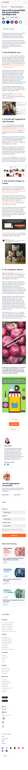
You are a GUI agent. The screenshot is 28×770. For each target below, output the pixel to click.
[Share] (3, 22)
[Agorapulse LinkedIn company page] (2, 751)
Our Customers (5, 657)
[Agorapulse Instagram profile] (6, 748)
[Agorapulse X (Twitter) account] (15, 748)
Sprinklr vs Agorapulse (6, 629)
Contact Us (4, 655)
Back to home (14, 424)
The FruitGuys (16, 312)
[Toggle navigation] (26, 2)
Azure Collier (8, 446)
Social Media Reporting (7, 642)
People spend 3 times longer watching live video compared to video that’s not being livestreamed (13, 66)
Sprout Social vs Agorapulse (8, 622)
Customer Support (6, 670)
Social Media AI (5, 647)
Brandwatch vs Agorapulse (7, 627)
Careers (3, 658)
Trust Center (4, 689)
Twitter (11, 188)
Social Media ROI (5, 644)
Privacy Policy (5, 738)
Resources (4, 691)
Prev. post (14, 419)
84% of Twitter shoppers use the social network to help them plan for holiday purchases (13, 191)
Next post (13, 429)
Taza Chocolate (6, 233)
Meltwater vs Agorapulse (7, 626)
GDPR (3, 740)
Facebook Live (5, 56)
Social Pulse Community (7, 688)
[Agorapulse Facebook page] (2, 748)
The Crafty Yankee (20, 157)
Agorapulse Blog (5, 681)
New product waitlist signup (8, 649)
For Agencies (4, 645)
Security (3, 743)
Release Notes (5, 684)
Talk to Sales (4, 673)
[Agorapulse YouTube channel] (19, 748)
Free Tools (4, 679)
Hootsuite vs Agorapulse (7, 624)
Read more (17, 459)
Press (3, 660)
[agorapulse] (4, 2)
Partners (3, 662)
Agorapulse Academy (6, 683)
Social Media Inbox (6, 637)
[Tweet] (7, 22)
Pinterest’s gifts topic (14, 142)
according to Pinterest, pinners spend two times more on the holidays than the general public (13, 129)
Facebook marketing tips (17, 6)
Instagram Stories (19, 273)
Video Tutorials (5, 686)
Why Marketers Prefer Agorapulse (9, 631)
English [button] (5, 755)
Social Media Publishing (7, 639)
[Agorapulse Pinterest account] (23, 748)
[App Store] (5, 701)
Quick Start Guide (6, 668)
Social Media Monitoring (7, 640)
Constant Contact (17, 93)
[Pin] (16, 22)
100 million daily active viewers (9, 276)
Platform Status (5, 671)
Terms (3, 736)
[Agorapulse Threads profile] (10, 748)
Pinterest (4, 125)
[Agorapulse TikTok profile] (6, 751)
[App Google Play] (5, 697)
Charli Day (6, 562)
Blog (6, 6)
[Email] (20, 22)
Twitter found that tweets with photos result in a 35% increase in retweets (14, 202)
